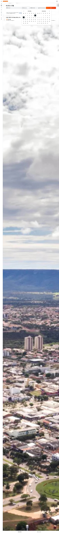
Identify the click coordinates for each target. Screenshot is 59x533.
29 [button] (25, 23)
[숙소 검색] (1, 5)
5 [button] (33, 15)
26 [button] (33, 21)
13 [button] (35, 17)
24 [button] (29, 21)
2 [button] (27, 15)
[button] (1, 1)
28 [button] (23, 23)
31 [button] (47, 23)
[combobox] (14, 7)
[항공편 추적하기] (1, 11)
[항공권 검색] (1, 4)
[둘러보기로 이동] (1, 9)
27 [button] (35, 21)
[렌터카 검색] (1, 7)
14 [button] (23, 19)
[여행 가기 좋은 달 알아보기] (1, 13)
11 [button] (31, 17)
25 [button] (31, 21)
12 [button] (33, 17)
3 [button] (29, 15)
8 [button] (25, 17)
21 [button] (23, 21)
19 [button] (33, 19)
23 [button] (27, 21)
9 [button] (27, 17)
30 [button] (27, 23)
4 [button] (31, 15)
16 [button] (27, 19)
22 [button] (25, 21)
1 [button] (25, 15)
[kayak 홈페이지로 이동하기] (5, 1)
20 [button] (35, 19)
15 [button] (25, 19)
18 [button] (31, 19)
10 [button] (29, 17)
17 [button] (29, 19)
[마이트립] (1, 15)
